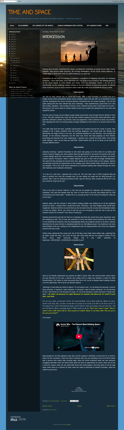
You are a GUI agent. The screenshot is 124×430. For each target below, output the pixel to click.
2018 (12, 54)
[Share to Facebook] (76, 401)
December (15, 58)
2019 (12, 51)
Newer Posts (47, 406)
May (14, 73)
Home (12, 25)
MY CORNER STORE (94, 25)
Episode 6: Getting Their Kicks (18, 95)
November (15, 61)
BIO (107, 25)
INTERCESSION (54, 37)
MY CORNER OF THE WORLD (43, 25)
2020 (12, 49)
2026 (12, 34)
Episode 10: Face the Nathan (18, 91)
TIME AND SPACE (30, 12)
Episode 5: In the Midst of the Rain (20, 97)
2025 (12, 37)
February (15, 78)
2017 (12, 56)
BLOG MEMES (23, 25)
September (16, 66)
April (14, 75)
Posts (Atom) (53, 410)
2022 (12, 44)
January (15, 80)
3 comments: (64, 401)
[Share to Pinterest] (78, 401)
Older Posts (110, 406)
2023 (12, 42)
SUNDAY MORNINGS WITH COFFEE (70, 25)
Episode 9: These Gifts (16, 93)
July (14, 68)
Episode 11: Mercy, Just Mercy (18, 89)
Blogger (69, 424)
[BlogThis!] (72, 401)
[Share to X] (74, 401)
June (14, 70)
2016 (12, 83)
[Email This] (71, 401)
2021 (12, 46)
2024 (12, 39)
